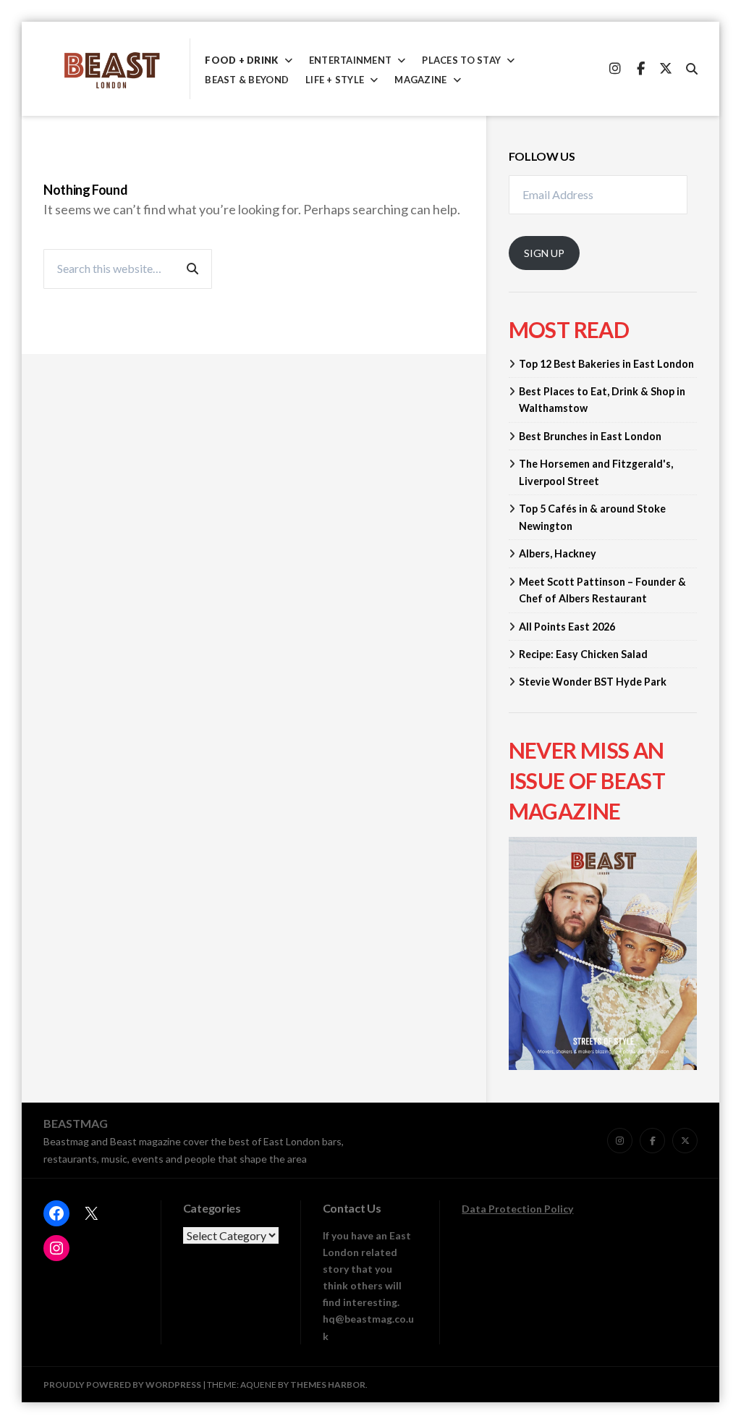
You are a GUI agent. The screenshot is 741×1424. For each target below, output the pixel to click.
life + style (334, 80)
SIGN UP (544, 253)
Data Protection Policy (517, 1208)
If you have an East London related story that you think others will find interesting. (367, 1268)
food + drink (241, 60)
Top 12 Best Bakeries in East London (606, 364)
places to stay (461, 60)
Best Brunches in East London (590, 436)
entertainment (350, 60)
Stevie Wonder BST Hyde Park (592, 681)
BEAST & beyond (247, 80)
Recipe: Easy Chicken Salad (583, 654)
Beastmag (75, 1123)
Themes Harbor (327, 1384)
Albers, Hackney (557, 553)
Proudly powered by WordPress (122, 1384)
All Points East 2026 (567, 626)
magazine (420, 80)
